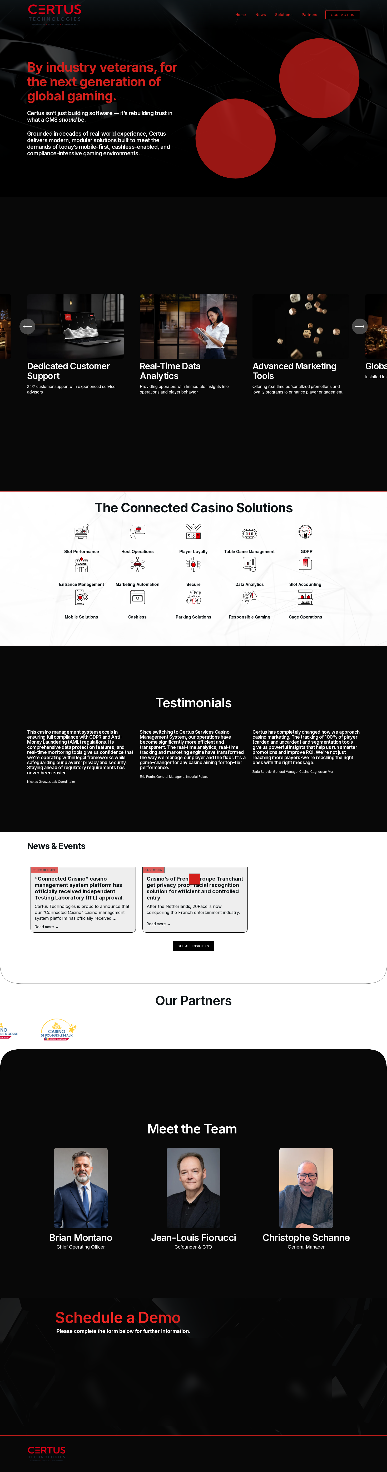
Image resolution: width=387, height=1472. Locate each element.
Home (240, 14)
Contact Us (342, 15)
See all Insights (193, 946)
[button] (194, 879)
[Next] (360, 326)
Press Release (44, 870)
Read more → (47, 926)
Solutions (283, 14)
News (260, 14)
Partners (309, 14)
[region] (193, 344)
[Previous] (27, 326)
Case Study (153, 870)
